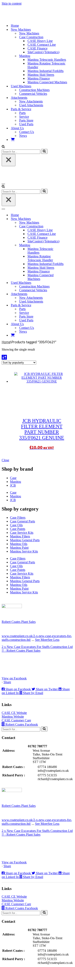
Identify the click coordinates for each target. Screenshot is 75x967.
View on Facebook (14, 678)
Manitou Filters (20, 536)
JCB (13, 485)
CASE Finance (38, 48)
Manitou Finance (39, 78)
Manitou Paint (19, 547)
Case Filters (17, 517)
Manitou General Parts (25, 540)
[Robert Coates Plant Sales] (24, 18)
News (23, 135)
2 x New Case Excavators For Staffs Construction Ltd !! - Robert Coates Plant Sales (37, 648)
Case (13, 478)
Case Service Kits (21, 532)
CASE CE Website (14, 713)
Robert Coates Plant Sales (19, 622)
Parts (22, 113)
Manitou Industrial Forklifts (46, 71)
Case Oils (16, 525)
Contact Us (26, 132)
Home (15, 25)
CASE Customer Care (16, 720)
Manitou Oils (18, 544)
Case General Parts (22, 521)
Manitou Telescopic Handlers (47, 59)
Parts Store (26, 120)
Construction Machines (34, 90)
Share (7, 682)
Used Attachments (31, 105)
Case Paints (17, 529)
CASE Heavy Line (40, 41)
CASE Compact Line (42, 44)
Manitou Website (13, 716)
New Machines (29, 33)
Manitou (15, 481)
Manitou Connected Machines (47, 82)
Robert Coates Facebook (21, 724)
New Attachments (31, 101)
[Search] (3, 147)
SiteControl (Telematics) (43, 52)
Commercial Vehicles (33, 93)
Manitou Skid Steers (41, 74)
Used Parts (26, 124)
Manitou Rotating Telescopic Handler (46, 65)
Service (24, 116)
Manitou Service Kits (24, 551)
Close (5, 460)
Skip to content (11, 3)
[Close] (8, 160)
